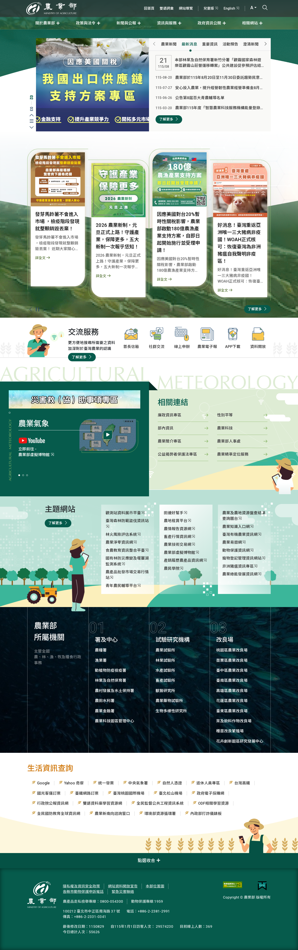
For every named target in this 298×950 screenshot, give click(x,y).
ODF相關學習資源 (213, 803)
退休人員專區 (208, 783)
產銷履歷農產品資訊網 (183, 560)
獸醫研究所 (165, 691)
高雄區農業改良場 (232, 691)
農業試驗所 (165, 650)
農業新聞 (169, 44)
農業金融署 (105, 711)
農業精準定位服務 (232, 454)
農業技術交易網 (177, 544)
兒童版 (209, 8)
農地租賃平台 (175, 521)
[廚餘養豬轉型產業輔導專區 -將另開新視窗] (92, 84)
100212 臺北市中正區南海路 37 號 (91, 911)
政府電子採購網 (210, 793)
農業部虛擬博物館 (179, 552)
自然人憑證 (172, 783)
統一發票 (106, 783)
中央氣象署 (138, 783)
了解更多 (166, 119)
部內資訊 (165, 428)
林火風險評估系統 (121, 534)
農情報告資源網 (177, 529)
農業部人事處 (229, 441)
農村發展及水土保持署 (114, 691)
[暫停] (37, 309)
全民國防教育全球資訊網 (58, 813)
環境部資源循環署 (160, 813)
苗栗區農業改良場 (232, 660)
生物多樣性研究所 (171, 711)
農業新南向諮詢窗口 (112, 813)
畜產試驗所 (165, 680)
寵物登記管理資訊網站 (242, 558)
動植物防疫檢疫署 (110, 670)
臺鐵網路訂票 (87, 793)
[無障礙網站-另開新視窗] (232, 886)
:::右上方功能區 (153, 2)
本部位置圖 (155, 886)
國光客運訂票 (49, 793)
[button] (44, 309)
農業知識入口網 (236, 526)
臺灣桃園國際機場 (128, 793)
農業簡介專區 (30, 455)
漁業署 (101, 660)
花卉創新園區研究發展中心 (239, 741)
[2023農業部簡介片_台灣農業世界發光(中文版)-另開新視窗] (107, 435)
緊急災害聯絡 (123, 891)
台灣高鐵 (242, 783)
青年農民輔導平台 (121, 586)
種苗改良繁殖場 (230, 731)
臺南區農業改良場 (232, 680)
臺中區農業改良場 (232, 670)
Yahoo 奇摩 (74, 783)
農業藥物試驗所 (169, 701)
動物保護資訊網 (236, 550)
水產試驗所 (165, 670)
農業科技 (225, 428)
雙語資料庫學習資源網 (102, 803)
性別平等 (225, 415)
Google (43, 783)
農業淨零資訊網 (119, 542)
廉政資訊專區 (169, 415)
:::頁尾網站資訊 (13, 856)
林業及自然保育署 (110, 680)
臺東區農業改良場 (232, 711)
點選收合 (146, 860)
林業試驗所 (165, 660)
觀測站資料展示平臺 (123, 513)
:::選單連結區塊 (55, 2)
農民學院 (172, 568)
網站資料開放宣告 (123, 886)
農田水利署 (105, 701)
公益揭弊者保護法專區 (177, 454)
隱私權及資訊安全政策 (81, 886)
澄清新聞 (251, 44)
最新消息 (189, 44)
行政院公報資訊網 (53, 803)
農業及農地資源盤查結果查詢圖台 (243, 516)
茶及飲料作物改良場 (234, 721)
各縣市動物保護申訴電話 (83, 891)
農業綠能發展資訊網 (240, 574)
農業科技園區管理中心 (114, 721)
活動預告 (230, 44)
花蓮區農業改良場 (232, 701)
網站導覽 (186, 8)
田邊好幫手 (173, 513)
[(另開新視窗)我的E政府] (262, 886)
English (229, 8)
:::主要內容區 (11, 32)
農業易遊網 (232, 542)
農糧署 (101, 650)
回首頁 (149, 8)
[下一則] (265, 44)
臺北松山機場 (170, 793)
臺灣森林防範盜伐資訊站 (127, 521)
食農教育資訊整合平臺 (125, 550)
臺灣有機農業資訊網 (240, 534)
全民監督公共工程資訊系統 (160, 803)
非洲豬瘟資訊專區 (238, 566)
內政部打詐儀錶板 (206, 813)
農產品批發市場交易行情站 (127, 575)
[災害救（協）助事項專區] (74, 399)
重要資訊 (210, 44)
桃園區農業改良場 (232, 650)
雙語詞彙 (167, 8)
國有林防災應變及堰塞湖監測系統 (127, 561)
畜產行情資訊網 (177, 536)
